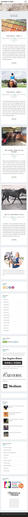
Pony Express (7, 463)
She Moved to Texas (7, 1)
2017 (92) (6, 312)
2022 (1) (6, 299)
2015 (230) (6, 317)
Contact (5, 457)
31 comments (14, 40)
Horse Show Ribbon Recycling (15, 426)
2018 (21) (6, 309)
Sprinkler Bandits (7, 465)
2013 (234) (6, 322)
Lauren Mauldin (20, 38)
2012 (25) (6, 325)
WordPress (17, 514)
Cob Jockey (6, 455)
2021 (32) (6, 302)
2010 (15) (6, 330)
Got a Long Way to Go (14, 214)
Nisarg (25, 514)
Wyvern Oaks (6, 470)
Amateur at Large (7, 447)
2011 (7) (6, 328)
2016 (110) (6, 315)
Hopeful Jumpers (7, 460)
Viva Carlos (6, 468)
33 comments (14, 96)
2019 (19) (6, 307)
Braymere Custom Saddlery (10, 452)
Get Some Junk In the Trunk (14, 151)
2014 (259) (6, 320)
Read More (14, 62)
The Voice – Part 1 (14, 92)
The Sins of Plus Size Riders (15, 432)
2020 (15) (6, 304)
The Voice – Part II (14, 36)
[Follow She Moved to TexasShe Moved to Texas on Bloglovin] (13, 342)
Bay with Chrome (7, 450)
